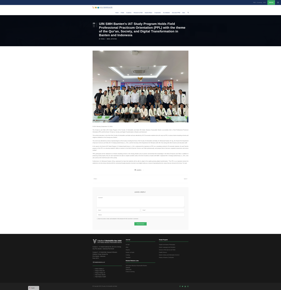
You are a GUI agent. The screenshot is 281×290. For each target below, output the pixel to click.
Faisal (103, 38)
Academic (128, 12)
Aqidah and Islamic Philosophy (167, 244)
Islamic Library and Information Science (169, 255)
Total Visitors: (98, 276)
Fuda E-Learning (130, 271)
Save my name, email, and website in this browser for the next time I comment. (118, 218)
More (183, 12)
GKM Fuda (128, 269)
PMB (254, 2)
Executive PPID (176, 12)
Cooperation (157, 12)
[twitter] (182, 286)
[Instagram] (187, 286)
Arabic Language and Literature (167, 247)
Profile (122, 12)
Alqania (128, 249)
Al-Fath (128, 244)
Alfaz (127, 247)
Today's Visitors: (99, 272)
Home (117, 12)
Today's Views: (99, 270)
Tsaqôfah (128, 257)
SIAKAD (271, 2)
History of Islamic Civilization (166, 257)
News (108, 38)
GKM (264, 2)
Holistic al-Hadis (130, 252)
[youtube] (185, 286)
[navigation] (33, 288)
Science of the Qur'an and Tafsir (167, 249)
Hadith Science (163, 252)
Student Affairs (148, 12)
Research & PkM (138, 12)
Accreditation (166, 12)
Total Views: (98, 274)
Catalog (128, 255)
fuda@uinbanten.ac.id (99, 262)
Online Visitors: (99, 268)
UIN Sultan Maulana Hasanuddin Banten (136, 265)
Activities (114, 38)
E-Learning (259, 2)
